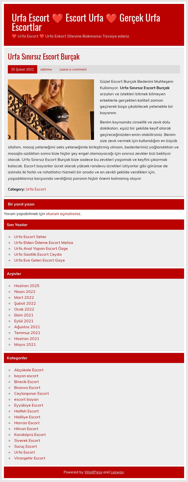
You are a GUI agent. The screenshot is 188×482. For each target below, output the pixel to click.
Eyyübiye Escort (28, 405)
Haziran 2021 (26, 338)
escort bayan (26, 399)
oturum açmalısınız (63, 213)
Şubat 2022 (25, 303)
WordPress (93, 472)
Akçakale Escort (29, 369)
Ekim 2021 (24, 315)
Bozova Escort (27, 387)
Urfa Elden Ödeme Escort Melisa (43, 242)
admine (46, 69)
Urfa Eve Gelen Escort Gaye (39, 260)
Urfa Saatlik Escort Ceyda (38, 254)
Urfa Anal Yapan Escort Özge (41, 248)
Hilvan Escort (26, 428)
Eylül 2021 (24, 320)
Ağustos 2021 (27, 326)
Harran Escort (27, 422)
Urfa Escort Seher (30, 236)
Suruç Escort (25, 446)
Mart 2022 (24, 297)
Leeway (117, 472)
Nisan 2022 (24, 291)
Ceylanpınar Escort (31, 393)
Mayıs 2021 (25, 344)
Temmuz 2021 (27, 332)
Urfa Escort (36, 189)
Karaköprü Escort (30, 434)
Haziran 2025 (26, 285)
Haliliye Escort (27, 416)
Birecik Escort (26, 381)
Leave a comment (73, 69)
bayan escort (26, 375)
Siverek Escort (27, 440)
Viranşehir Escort (29, 458)
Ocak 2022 (24, 309)
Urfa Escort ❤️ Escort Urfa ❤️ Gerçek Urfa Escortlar (86, 22)
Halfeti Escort (26, 411)
